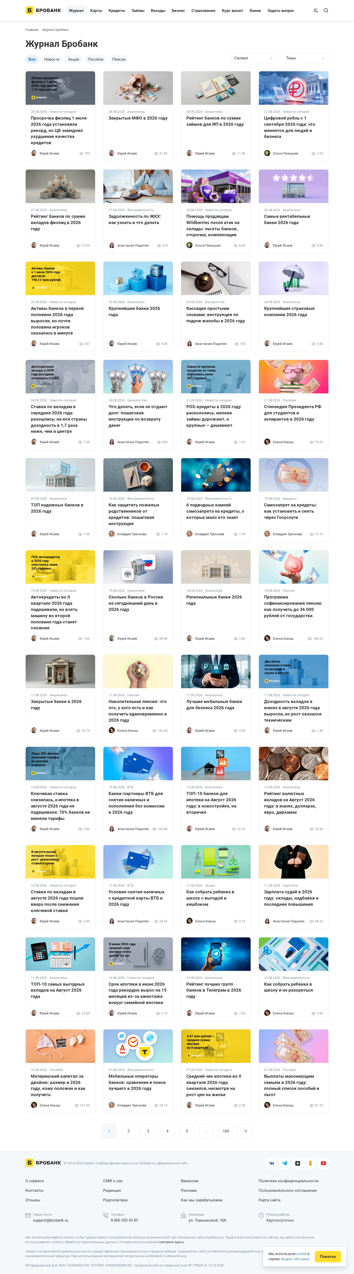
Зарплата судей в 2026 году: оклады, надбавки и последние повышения (291, 898)
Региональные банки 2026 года (214, 600)
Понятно (328, 1256)
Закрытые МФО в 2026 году (138, 118)
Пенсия (118, 59)
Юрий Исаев (49, 153)
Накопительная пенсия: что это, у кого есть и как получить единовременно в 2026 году (138, 710)
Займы (138, 10)
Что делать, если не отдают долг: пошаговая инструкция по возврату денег (138, 416)
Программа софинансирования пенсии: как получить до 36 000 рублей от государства (293, 606)
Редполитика (115, 1200)
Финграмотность (140, 210)
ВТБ (130, 787)
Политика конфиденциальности (288, 1181)
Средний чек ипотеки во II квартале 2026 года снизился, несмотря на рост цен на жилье (213, 1085)
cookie (301, 1254)
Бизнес (178, 10)
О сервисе (34, 1181)
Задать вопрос (280, 10)
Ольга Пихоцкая (285, 153)
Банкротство (215, 302)
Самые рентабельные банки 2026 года (287, 219)
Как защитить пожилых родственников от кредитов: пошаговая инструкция (134, 514)
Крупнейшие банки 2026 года (134, 311)
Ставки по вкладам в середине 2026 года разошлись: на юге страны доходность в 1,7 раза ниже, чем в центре (59, 419)
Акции (73, 59)
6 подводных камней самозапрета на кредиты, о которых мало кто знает (215, 511)
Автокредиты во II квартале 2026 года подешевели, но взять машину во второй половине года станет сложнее (54, 612)
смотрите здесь (171, 1242)
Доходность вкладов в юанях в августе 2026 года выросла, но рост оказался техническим (293, 710)
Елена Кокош (283, 442)
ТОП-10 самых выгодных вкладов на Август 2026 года (58, 990)
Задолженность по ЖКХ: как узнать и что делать (135, 219)
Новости (51, 59)
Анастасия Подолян (133, 245)
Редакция (112, 1190)
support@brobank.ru (50, 1220)
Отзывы (32, 1200)
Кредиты (290, 498)
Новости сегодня (62, 112)
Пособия (95, 59)
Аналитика (136, 112)
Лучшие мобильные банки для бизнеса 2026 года (214, 704)
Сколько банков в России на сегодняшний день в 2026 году (136, 603)
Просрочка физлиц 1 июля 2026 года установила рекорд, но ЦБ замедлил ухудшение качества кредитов (59, 130)
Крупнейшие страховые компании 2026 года (289, 311)
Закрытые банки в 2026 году (56, 704)
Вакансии (190, 1181)
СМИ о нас (113, 1181)
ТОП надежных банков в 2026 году (57, 508)
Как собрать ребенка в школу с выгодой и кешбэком (210, 898)
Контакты (34, 1190)
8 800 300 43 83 (124, 1220)
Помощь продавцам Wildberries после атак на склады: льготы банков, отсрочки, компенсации (212, 225)
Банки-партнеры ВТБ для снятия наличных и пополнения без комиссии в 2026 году (137, 802)
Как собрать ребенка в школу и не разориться (288, 987)
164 (226, 1131)
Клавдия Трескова (131, 534)
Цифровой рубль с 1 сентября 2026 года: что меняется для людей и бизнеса (289, 127)
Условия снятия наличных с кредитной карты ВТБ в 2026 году (137, 898)
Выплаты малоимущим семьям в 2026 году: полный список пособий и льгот (291, 1085)
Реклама (189, 1190)
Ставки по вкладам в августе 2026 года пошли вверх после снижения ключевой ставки (57, 901)
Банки (255, 10)
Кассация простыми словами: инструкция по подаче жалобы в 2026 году (215, 314)
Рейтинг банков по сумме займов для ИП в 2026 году (215, 121)
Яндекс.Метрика (295, 1259)
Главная (31, 30)
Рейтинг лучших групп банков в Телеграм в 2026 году (213, 990)
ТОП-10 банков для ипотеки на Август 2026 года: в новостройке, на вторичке (211, 802)
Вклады (158, 10)
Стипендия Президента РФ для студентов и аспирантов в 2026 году (292, 413)
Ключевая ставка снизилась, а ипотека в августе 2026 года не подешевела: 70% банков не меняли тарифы (60, 806)
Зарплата (290, 885)
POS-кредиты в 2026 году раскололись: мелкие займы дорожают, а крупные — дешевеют (213, 416)
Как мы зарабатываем (201, 1200)
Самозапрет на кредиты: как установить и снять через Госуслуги (290, 511)
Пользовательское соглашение (288, 1190)
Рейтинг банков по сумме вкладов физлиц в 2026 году (58, 222)
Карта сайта (269, 1200)
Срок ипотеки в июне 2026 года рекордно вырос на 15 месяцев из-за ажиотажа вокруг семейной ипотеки (138, 993)
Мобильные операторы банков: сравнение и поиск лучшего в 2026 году (137, 1082)
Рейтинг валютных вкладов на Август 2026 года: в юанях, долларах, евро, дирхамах (290, 802)
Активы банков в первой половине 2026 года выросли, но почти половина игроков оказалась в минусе (57, 321)
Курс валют (232, 10)
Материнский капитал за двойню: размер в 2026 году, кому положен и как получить (58, 1085)
